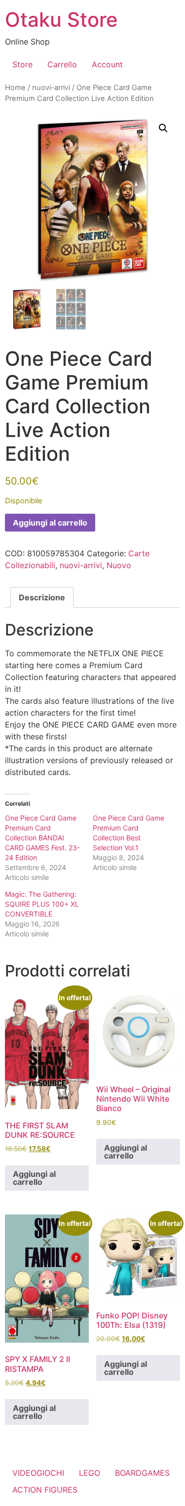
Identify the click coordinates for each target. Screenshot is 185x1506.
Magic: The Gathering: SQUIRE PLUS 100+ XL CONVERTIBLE (42, 904)
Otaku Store (61, 19)
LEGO (89, 1473)
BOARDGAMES (142, 1473)
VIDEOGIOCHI (38, 1473)
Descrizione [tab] (42, 597)
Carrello (62, 64)
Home (15, 87)
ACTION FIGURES (44, 1490)
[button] (163, 128)
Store (22, 64)
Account (107, 64)
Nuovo (119, 565)
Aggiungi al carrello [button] (34, 1178)
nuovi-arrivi (51, 87)
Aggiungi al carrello (50, 523)
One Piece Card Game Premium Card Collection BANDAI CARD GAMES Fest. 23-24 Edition (42, 838)
